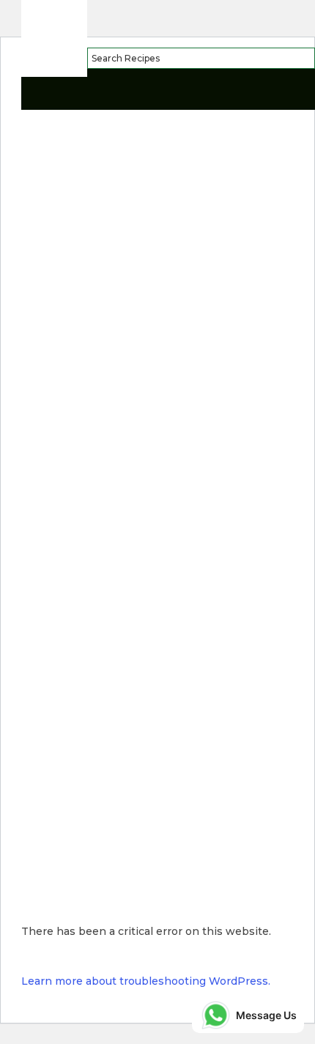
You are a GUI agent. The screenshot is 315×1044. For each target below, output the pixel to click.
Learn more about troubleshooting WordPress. (145, 981)
